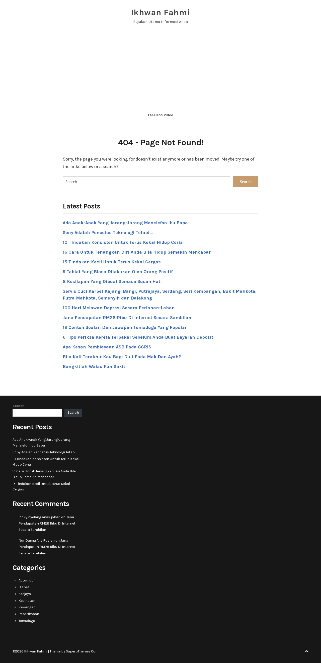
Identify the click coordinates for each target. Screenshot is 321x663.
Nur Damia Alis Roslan (37, 540)
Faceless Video (160, 115)
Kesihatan (27, 601)
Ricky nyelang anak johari (39, 517)
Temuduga (27, 621)
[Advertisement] (160, 69)
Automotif (27, 580)
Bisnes (24, 587)
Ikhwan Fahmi (160, 13)
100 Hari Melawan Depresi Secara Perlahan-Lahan (119, 308)
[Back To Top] (306, 651)
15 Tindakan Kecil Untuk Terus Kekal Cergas (112, 262)
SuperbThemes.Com (82, 651)
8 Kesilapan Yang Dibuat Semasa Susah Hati (112, 281)
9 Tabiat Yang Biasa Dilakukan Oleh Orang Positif (118, 271)
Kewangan (27, 607)
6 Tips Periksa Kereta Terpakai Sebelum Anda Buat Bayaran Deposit (138, 337)
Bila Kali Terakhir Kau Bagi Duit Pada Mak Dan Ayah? (122, 356)
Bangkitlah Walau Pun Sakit (94, 366)
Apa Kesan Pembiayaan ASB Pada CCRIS (107, 347)
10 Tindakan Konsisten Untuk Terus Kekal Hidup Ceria (123, 242)
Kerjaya (25, 594)
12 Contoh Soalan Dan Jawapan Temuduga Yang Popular (125, 327)
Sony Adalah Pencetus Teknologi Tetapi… (107, 232)
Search (18, 406)
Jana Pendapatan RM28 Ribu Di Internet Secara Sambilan (127, 317)
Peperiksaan (29, 614)
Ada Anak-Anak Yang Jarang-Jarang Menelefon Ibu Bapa (125, 223)
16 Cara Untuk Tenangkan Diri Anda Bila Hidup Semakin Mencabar (137, 252)
